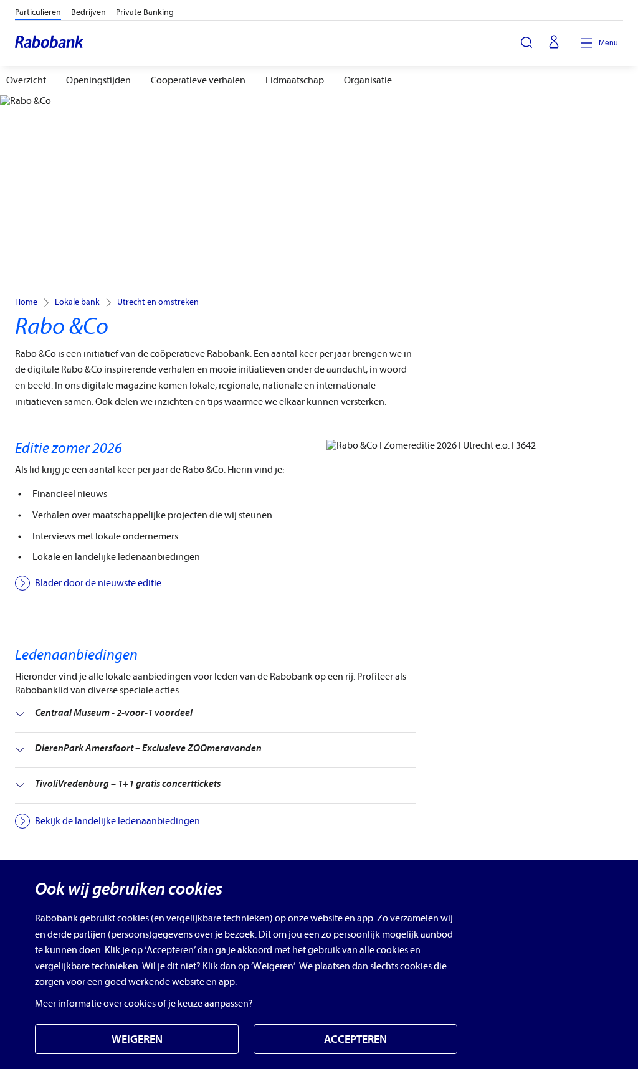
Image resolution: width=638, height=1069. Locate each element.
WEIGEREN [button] (137, 1039)
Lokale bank (77, 302)
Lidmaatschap (294, 80)
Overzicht (26, 80)
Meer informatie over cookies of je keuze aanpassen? (144, 1003)
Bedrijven (88, 12)
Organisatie (368, 80)
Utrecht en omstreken (158, 302)
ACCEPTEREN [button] (355, 1039)
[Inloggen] (553, 43)
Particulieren (38, 12)
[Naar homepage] (50, 43)
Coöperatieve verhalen (198, 80)
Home (26, 302)
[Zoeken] (526, 42)
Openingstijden (98, 80)
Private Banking (145, 12)
